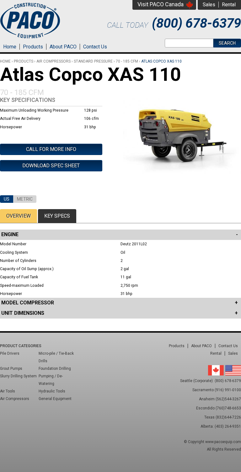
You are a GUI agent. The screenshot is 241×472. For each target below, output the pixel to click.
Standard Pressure (93, 61)
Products (33, 47)
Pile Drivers (9, 353)
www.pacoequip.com (223, 442)
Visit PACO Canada (160, 4)
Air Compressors (53, 61)
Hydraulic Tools (52, 391)
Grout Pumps (11, 368)
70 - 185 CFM (127, 61)
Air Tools (7, 391)
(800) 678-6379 (196, 23)
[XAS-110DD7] (182, 176)
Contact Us (95, 47)
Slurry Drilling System (18, 376)
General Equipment (55, 399)
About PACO (63, 47)
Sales (209, 5)
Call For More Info (51, 149)
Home (9, 47)
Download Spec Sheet (51, 166)
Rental (229, 5)
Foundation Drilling (55, 368)
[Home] (30, 39)
